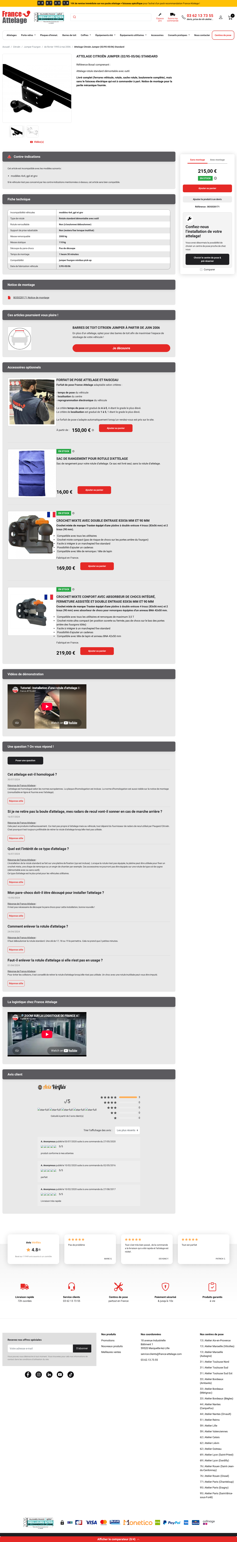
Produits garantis (212, 1297)
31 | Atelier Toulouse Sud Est (216, 1373)
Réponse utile (16, 801)
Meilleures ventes (111, 1352)
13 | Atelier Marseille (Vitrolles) (217, 1346)
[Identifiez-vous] (220, 17)
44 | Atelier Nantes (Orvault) (215, 1414)
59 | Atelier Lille (208, 1425)
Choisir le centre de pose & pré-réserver (207, 259)
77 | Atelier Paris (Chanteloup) (217, 1481)
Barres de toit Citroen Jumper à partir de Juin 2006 (116, 328)
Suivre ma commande (172, 19)
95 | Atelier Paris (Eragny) (214, 1487)
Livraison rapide (24, 1297)
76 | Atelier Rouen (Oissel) (214, 1475)
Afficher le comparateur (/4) (116, 1539)
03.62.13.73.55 (149, 1359)
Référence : (201, 206)
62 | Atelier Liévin (209, 1443)
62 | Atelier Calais (210, 1437)
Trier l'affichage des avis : (98, 1130)
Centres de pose (118, 1297)
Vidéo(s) (39, 141)
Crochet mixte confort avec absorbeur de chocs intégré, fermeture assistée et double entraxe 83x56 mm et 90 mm (105, 599)
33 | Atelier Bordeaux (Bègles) (216, 1398)
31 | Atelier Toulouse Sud (214, 1367)
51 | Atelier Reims (210, 1419)
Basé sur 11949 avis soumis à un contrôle (33, 1256)
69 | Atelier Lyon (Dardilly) (214, 1460)
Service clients (71, 1297)
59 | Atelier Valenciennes (214, 1431)
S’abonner (82, 1348)
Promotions (107, 1340)
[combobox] (110, 17)
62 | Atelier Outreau (211, 1448)
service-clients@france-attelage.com (161, 1354)
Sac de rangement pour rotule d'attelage (92, 459)
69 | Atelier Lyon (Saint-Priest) (216, 1454)
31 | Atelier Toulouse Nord (214, 1361)
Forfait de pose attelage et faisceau (87, 380)
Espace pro (160, 19)
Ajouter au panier (116, 428)
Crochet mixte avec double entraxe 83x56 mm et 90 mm (103, 520)
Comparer (209, 269)
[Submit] (74, 16)
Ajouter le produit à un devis (207, 199)
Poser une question (25, 760)
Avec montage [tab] (217, 159)
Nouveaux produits (112, 1346)
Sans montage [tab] (197, 159)
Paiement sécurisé (165, 1297)
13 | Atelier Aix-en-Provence (215, 1340)
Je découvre (121, 348)
